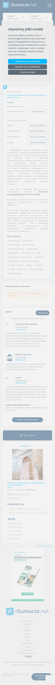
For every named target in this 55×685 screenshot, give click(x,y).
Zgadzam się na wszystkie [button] (27, 61)
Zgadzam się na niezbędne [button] (27, 66)
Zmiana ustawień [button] (27, 72)
